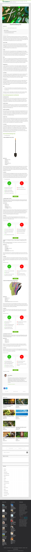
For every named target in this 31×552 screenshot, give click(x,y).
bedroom (5, 470)
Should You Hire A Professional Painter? (13, 518)
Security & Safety (6, 492)
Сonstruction (5, 495)
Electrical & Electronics (6, 475)
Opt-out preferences (16, 547)
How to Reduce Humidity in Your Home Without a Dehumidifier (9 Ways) (4, 519)
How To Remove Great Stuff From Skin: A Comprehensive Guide (13, 542)
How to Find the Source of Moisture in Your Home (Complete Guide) (4, 525)
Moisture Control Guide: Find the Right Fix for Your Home (4, 507)
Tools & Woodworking (15, 549)
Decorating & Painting (6, 473)
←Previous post (10, 448)
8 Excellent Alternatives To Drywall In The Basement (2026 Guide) (4, 543)
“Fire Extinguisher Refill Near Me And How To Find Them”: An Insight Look (13, 523)
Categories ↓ (24, 391)
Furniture (5, 478)
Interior (5, 484)
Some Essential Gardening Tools (8, 32)
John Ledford (6, 391)
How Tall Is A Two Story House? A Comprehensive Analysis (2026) (4, 537)
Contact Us (12, 547)
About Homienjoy (9, 547)
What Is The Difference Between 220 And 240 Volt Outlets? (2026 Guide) (4, 531)
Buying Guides (5, 472)
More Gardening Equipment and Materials (10, 31)
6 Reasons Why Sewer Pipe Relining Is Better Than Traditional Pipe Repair (13, 530)
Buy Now (15, 196)
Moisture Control (6, 487)
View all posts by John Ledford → (11, 384)
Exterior (5, 476)
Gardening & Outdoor (6, 481)
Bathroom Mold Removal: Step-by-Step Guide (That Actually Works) (4, 513)
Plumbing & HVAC (6, 490)
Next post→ (20, 448)
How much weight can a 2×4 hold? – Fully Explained (13, 513)
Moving (5, 489)
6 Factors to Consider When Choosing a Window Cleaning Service (13, 507)
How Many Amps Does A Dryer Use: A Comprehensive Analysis (13, 536)
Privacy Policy (5, 547)
